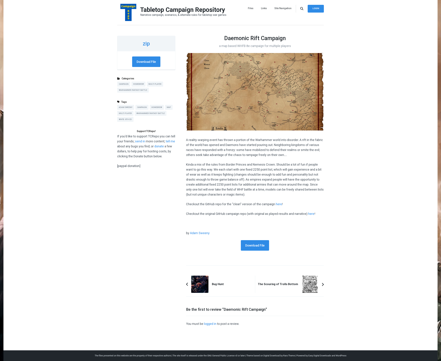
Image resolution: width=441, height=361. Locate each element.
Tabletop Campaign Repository (182, 9)
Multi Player (154, 84)
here (279, 204)
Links (264, 8)
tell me (170, 141)
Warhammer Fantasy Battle (133, 90)
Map (169, 107)
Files (250, 8)
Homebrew (138, 84)
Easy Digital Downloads (319, 355)
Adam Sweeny (200, 233)
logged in (210, 324)
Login (315, 8)
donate (159, 146)
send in (140, 141)
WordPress (341, 355)
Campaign (124, 84)
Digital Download (271, 355)
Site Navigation (282, 8)
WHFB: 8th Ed (125, 119)
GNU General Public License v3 (222, 355)
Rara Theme (289, 355)
